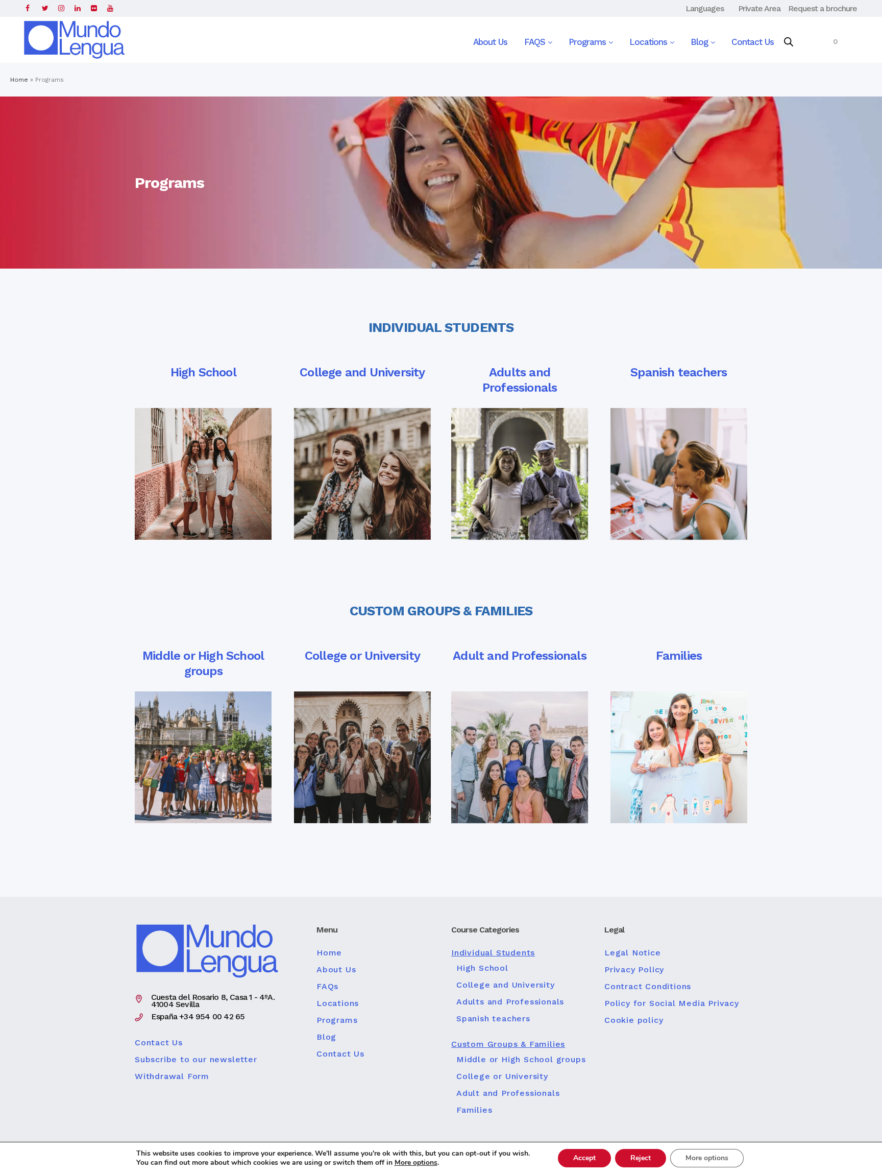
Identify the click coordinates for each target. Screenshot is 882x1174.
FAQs (327, 987)
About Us (490, 42)
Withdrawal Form (172, 1076)
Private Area (759, 8)
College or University (502, 1076)
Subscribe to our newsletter (196, 1060)
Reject (640, 1158)
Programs (588, 42)
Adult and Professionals (507, 1093)
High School (482, 968)
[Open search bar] (788, 42)
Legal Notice (632, 953)
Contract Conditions (647, 987)
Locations (649, 42)
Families (474, 1110)
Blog (700, 42)
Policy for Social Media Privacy (671, 1003)
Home (19, 79)
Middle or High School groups (520, 1060)
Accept (584, 1158)
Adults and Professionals (510, 1002)
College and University (505, 985)
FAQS (536, 42)
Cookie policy (633, 1020)
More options (416, 1162)
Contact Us (752, 42)
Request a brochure (822, 8)
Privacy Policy (634, 970)
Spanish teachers (493, 1019)
